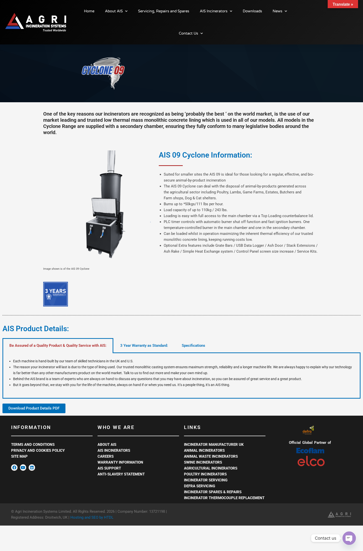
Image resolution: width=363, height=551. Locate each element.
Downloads (252, 11)
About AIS (114, 11)
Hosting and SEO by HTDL (91, 517)
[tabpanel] (181, 376)
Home (89, 11)
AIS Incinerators (213, 11)
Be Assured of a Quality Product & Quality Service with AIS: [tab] (57, 345)
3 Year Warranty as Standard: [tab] (144, 345)
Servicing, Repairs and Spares (163, 11)
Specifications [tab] (193, 345)
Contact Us (188, 33)
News (277, 11)
